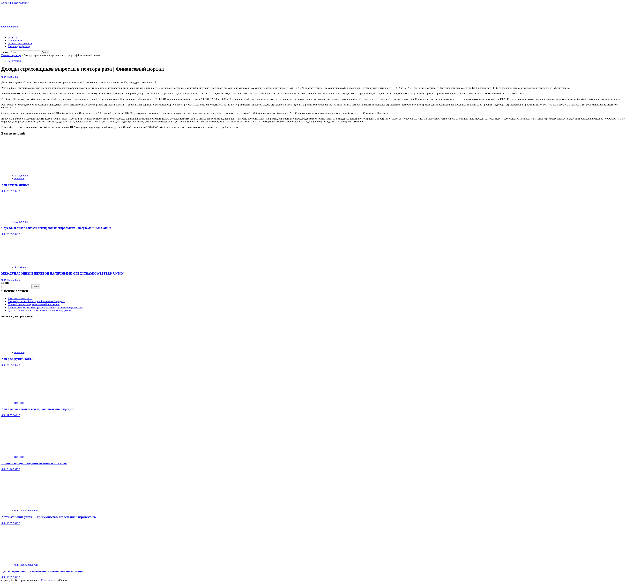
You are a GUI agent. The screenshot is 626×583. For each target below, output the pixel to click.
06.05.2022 (13, 234)
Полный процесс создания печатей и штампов (34, 304)
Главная (12, 37)
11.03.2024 (13, 415)
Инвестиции (15, 40)
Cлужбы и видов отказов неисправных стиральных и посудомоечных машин (56, 228)
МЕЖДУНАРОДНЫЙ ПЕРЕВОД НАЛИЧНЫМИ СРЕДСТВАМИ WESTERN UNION (62, 273)
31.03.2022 (13, 279)
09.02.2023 (13, 191)
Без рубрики (15, 61)
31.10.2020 (12, 76)
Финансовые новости (20, 43)
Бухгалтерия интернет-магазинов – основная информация (40, 310)
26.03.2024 (13, 365)
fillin (4, 76)
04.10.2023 (13, 469)
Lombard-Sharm (17, 12)
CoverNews (47, 580)
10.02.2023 (13, 523)
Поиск (5, 282)
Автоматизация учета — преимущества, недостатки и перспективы (45, 307)
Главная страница (11, 55)
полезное (19, 178)
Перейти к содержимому (15, 2)
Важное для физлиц (19, 46)
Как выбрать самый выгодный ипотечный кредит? (36, 301)
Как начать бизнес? (15, 185)
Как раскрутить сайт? (20, 298)
